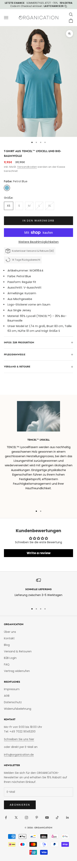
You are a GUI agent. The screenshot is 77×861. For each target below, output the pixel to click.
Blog (7, 645)
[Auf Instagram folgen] (26, 817)
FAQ (6, 664)
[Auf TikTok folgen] (57, 817)
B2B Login (10, 658)
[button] (7, 188)
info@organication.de (19, 755)
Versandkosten (27, 167)
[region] (38, 590)
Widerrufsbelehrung (17, 709)
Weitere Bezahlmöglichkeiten (38, 242)
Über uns (10, 632)
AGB (6, 696)
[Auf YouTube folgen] (47, 817)
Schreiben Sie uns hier (19, 739)
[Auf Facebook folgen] (6, 817)
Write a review (39, 553)
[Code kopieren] (65, 6)
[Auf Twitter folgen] (16, 817)
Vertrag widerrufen (17, 671)
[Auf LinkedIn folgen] (67, 817)
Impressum (12, 689)
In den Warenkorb (38, 220)
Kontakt (9, 638)
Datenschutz (13, 702)
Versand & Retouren (18, 651)
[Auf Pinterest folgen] (37, 817)
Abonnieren (20, 805)
